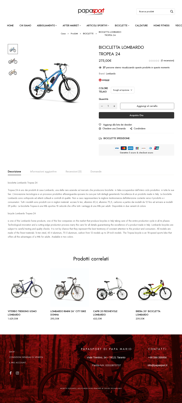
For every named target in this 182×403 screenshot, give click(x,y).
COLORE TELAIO (103, 90)
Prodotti (74, 33)
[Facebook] (10, 373)
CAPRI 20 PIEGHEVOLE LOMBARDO (105, 313)
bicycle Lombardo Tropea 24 (22, 213)
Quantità (103, 99)
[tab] (14, 172)
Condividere (139, 128)
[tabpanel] (91, 211)
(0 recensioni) (167, 60)
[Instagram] (17, 373)
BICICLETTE (88, 33)
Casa (63, 33)
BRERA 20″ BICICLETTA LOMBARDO (148, 313)
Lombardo (111, 73)
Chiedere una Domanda (114, 128)
